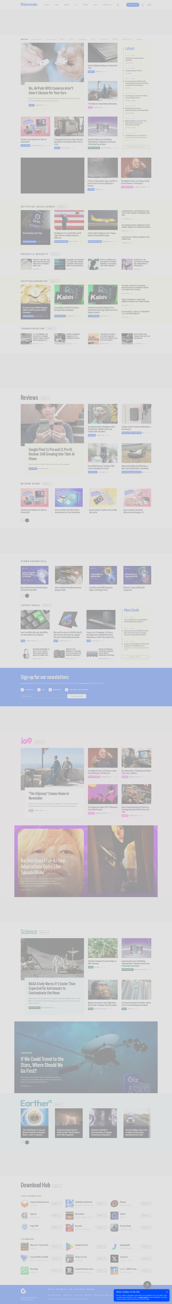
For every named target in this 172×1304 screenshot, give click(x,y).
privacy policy (143, 1297)
